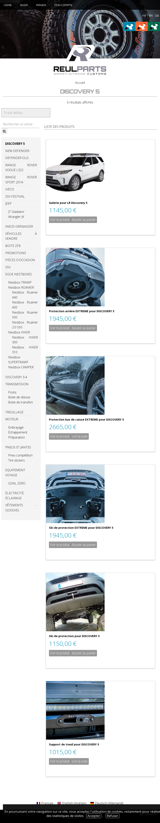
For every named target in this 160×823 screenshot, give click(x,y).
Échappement (17, 432)
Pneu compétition (20, 455)
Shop (24, 5)
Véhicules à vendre (21, 236)
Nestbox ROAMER (21, 287)
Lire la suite (80, 436)
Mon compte (63, 5)
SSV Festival (15, 196)
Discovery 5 (15, 143)
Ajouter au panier (84, 219)
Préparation (16, 437)
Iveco (9, 189)
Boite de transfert (20, 402)
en (151, 15)
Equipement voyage (15, 472)
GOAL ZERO (16, 483)
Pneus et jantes (18, 447)
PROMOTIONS (15, 253)
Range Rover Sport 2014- (21, 179)
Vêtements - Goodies (21, 507)
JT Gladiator (16, 212)
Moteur (11, 419)
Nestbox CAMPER (21, 367)
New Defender (17, 151)
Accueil (80, 82)
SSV (8, 267)
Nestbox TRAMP (20, 282)
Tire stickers (16, 460)
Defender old (17, 158)
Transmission (16, 384)
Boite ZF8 (12, 246)
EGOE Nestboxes (18, 274)
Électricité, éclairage (14, 495)
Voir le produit (59, 219)
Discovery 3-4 (16, 377)
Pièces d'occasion (20, 260)
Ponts (12, 392)
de (157, 15)
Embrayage (16, 427)
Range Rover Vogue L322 (21, 167)
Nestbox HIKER (19, 332)
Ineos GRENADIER (19, 226)
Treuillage (14, 412)
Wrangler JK (16, 217)
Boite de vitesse (19, 397)
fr (144, 15)
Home (8, 5)
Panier (41, 5)
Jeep (8, 203)
